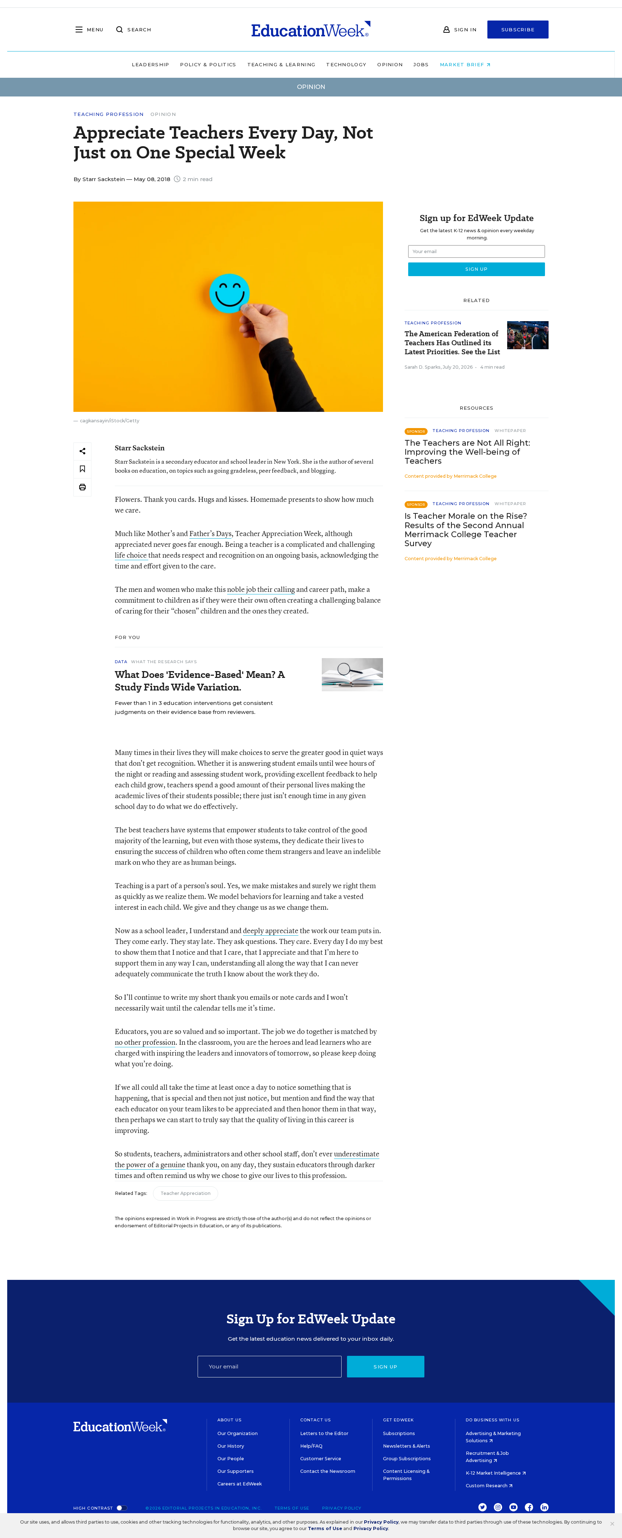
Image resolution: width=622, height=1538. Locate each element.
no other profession (145, 1042)
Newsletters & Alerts (406, 1446)
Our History (230, 1446)
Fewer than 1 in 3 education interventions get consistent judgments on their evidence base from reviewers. (194, 707)
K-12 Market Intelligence (494, 1473)
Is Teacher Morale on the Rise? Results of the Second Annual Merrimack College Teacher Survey (466, 530)
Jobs (421, 64)
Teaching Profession (108, 114)
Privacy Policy (341, 1508)
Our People (230, 1458)
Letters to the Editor (324, 1433)
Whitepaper (510, 430)
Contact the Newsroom (327, 1471)
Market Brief (463, 64)
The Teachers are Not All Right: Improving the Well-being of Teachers (467, 452)
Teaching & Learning (281, 64)
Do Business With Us (492, 1419)
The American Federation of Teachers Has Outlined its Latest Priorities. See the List (452, 342)
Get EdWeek (398, 1419)
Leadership (150, 64)
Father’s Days (210, 533)
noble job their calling (261, 589)
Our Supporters (235, 1471)
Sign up (385, 1367)
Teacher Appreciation (186, 1193)
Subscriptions (399, 1433)
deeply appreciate (270, 930)
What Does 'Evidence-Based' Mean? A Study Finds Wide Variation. (200, 680)
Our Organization (237, 1433)
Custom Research (487, 1485)
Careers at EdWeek (239, 1484)
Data (121, 661)
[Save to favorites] (82, 469)
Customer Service (320, 1458)
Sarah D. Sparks (423, 367)
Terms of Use (292, 1508)
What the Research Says (164, 661)
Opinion (390, 64)
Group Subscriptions (407, 1458)
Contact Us (315, 1419)
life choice (131, 555)
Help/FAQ (311, 1446)
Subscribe (518, 29)
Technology (346, 64)
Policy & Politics (208, 64)
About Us (229, 1419)
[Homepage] (311, 29)
